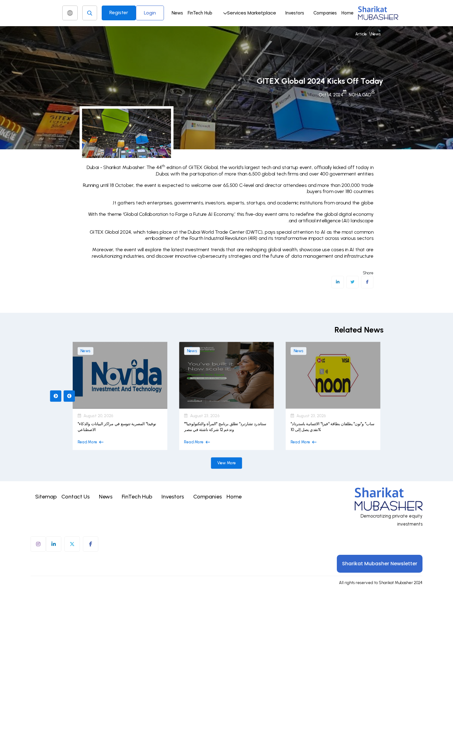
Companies (325, 13)
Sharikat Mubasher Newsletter (379, 563)
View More (226, 463)
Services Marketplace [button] (251, 13)
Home (347, 13)
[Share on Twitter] (352, 282)
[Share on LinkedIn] (337, 282)
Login (150, 13)
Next (69, 396)
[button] (249, 13)
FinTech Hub (200, 13)
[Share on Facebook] (367, 282)
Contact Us (75, 496)
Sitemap (46, 496)
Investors (294, 13)
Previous (55, 396)
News (177, 13)
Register (118, 12)
